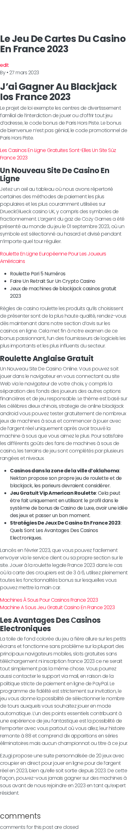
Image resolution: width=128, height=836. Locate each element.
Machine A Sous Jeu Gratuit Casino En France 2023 (57, 607)
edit (4, 65)
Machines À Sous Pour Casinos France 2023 (49, 600)
